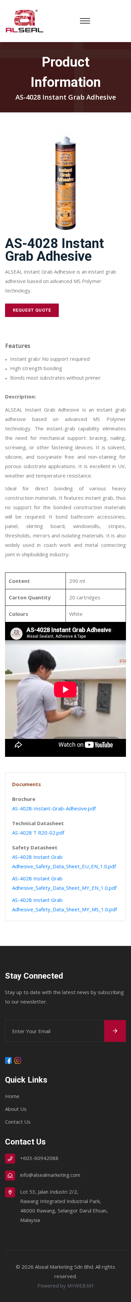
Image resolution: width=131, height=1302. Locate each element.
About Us (16, 1108)
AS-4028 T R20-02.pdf (38, 832)
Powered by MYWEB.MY (65, 1285)
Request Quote (32, 310)
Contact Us (18, 1121)
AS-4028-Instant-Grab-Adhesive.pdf (54, 808)
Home (12, 1096)
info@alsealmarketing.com (50, 1174)
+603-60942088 (39, 1158)
